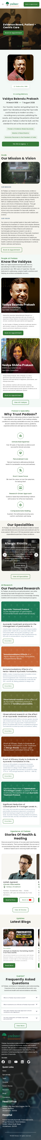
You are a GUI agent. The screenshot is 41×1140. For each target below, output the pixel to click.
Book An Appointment (31, 4)
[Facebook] (3, 1061)
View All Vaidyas (20, 402)
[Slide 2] (20, 46)
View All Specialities (20, 577)
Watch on (25, 900)
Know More (20, 566)
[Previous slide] (5, 555)
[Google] (28, 1061)
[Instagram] (9, 1061)
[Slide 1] (18, 46)
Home (4, 1071)
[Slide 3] (22, 46)
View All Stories (20, 910)
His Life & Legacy (19, 144)
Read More (9, 965)
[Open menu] (3, 4)
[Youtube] (16, 1061)
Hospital (7, 1114)
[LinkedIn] (22, 1061)
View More (20, 1026)
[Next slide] (36, 555)
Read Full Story (10, 900)
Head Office (9, 1101)
